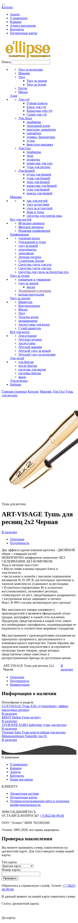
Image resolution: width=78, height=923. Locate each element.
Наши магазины (21, 779)
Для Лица (25, 118)
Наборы (15, 384)
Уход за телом (36, 84)
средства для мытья (32, 369)
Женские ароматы (31, 227)
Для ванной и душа (32, 242)
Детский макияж (30, 347)
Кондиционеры (29, 305)
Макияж (24, 73)
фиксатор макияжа (40, 144)
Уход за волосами (30, 69)
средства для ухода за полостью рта (43, 272)
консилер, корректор (41, 129)
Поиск (6, 62)
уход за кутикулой (39, 208)
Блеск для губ (36, 107)
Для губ (23, 99)
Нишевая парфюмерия (34, 230)
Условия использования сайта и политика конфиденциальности (39, 803)
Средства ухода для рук (35, 264)
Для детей (17, 358)
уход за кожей (28, 245)
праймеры (34, 122)
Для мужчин (19, 380)
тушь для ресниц (38, 167)
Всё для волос (20, 332)
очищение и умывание (34, 279)
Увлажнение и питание (34, 290)
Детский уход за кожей (34, 350)
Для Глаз (24, 148)
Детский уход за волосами (37, 354)
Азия (13, 95)
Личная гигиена (29, 257)
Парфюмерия (19, 234)
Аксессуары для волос (34, 324)
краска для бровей (39, 193)
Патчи (22, 88)
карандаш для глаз (39, 163)
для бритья (25, 362)
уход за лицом (28, 283)
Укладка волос (28, 317)
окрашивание (27, 320)
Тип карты (9, 862)
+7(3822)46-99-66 (52, 815)
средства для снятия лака (44, 215)
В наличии (9, 532)
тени (30, 155)
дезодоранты (27, 249)
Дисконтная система (24, 793)
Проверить (10, 878)
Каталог (7, 7)
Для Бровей (26, 170)
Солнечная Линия (31, 260)
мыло (22, 377)
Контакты (17, 29)
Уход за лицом (37, 80)
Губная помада (37, 103)
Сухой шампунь (29, 328)
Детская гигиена (30, 339)
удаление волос (29, 238)
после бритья (27, 365)
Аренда (15, 772)
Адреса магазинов (23, 25)
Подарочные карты (23, 33)
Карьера (15, 22)
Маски (23, 92)
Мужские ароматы (31, 223)
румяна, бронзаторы (41, 137)
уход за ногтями (38, 204)
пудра (31, 140)
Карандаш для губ (39, 110)
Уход (21, 77)
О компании (18, 18)
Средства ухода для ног (35, 268)
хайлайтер (34, 133)
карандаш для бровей (42, 185)
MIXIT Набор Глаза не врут (21, 717)
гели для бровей (38, 189)
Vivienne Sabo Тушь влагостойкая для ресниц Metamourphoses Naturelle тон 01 (34, 734)
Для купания (27, 335)
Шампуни (25, 302)
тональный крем (38, 125)
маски (31, 287)
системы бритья (29, 373)
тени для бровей (38, 182)
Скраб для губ (37, 114)
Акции (15, 14)
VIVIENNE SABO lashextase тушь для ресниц (34, 725)
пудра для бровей (39, 174)
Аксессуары (26, 343)
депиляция (25, 253)
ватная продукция (31, 294)
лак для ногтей (37, 200)
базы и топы (35, 212)
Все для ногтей (20, 219)
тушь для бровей (38, 178)
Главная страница (14, 391)
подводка (33, 159)
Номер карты (11, 870)
